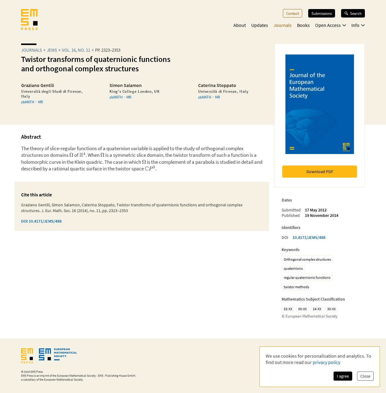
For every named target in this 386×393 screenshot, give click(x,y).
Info (355, 25)
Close (365, 376)
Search (356, 13)
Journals (283, 25)
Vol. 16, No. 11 (76, 50)
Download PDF (319, 171)
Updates (259, 25)
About (239, 25)
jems (52, 50)
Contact (292, 13)
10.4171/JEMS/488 (309, 237)
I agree (343, 376)
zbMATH (27, 101)
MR (40, 101)
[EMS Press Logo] (29, 20)
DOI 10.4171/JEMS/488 (41, 221)
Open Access (328, 25)
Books (303, 25)
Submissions (322, 13)
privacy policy (326, 362)
